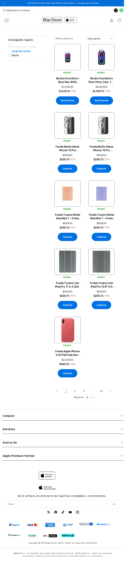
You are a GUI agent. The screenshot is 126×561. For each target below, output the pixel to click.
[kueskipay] (104, 524)
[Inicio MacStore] (59, 20)
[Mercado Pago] (68, 525)
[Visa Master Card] (32, 525)
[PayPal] (14, 525)
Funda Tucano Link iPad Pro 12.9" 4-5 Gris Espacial (101, 285)
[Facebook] (55, 513)
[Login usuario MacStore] (111, 20)
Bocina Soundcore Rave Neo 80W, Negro (67, 80)
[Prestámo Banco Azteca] (32, 536)
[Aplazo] (68, 536)
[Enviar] (114, 504)
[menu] (6, 20)
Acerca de (9, 442)
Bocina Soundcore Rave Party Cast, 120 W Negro (101, 80)
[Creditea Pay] (14, 535)
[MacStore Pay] (86, 524)
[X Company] (48, 513)
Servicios (8, 429)
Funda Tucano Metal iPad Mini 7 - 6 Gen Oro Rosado (67, 216)
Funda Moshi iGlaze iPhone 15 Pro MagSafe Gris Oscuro (67, 148)
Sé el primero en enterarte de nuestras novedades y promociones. (61, 495)
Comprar (8, 416)
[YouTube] (70, 513)
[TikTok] (63, 513)
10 (101, 391)
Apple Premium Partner (18, 456)
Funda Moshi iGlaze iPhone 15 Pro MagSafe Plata (101, 148)
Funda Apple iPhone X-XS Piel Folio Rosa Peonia (67, 353)
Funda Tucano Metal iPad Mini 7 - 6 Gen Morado (101, 216)
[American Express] (50, 525)
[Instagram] (77, 513)
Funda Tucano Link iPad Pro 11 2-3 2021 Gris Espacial (67, 285)
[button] (4, 3)
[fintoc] (50, 536)
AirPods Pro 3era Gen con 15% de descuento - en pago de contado (63, 3)
